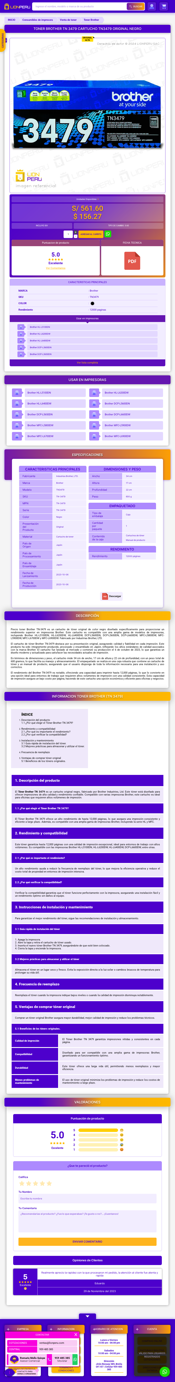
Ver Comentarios (55, 268)
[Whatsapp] (75, 1359)
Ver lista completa (87, 362)
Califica (23, 1177)
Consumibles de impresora (37, 19)
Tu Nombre (25, 1191)
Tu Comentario (27, 1208)
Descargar (115, 596)
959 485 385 (46, 1349)
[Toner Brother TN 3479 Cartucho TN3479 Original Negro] (132, 261)
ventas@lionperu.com (51, 1342)
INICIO (11, 19)
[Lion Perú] (18, 6)
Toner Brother (91, 19)
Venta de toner (68, 19)
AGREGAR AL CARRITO (90, 234)
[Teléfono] (49, 1359)
